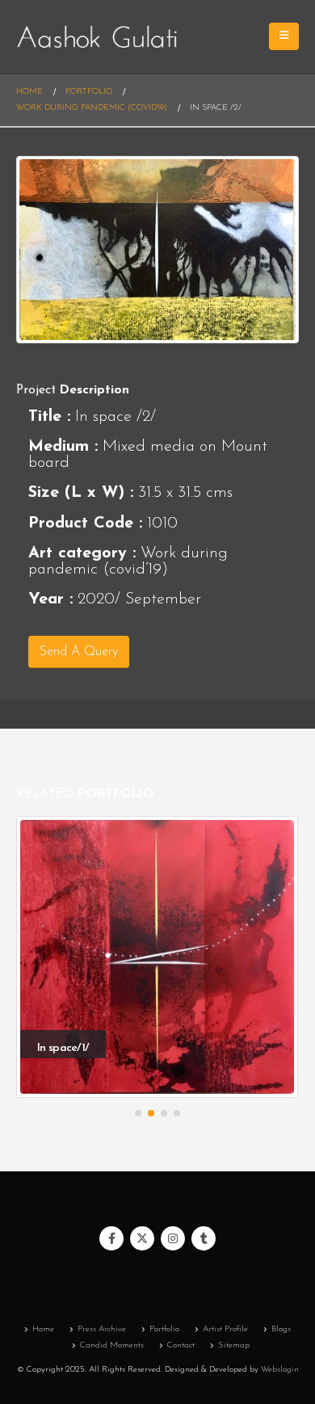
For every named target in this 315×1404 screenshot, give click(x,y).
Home (43, 1329)
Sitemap (234, 1345)
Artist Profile (225, 1329)
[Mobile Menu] (284, 36)
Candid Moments (112, 1345)
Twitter (142, 1238)
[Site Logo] (97, 36)
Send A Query (79, 651)
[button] (138, 1113)
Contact (181, 1345)
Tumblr (203, 1238)
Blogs (281, 1329)
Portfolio (164, 1329)
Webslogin (280, 1369)
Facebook (111, 1238)
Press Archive (102, 1329)
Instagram (173, 1238)
